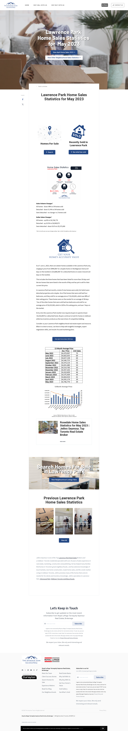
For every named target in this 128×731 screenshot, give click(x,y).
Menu (105, 5)
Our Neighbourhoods (49, 692)
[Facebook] (22, 670)
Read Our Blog (46, 689)
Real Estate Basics (65, 673)
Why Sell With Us (64, 677)
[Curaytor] (29, 678)
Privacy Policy (103, 710)
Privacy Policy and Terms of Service (69, 638)
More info (81, 728)
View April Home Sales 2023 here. (64, 339)
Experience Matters (48, 686)
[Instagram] (34, 670)
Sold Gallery (63, 689)
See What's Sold (64, 692)
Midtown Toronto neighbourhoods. (63, 579)
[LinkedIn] (28, 670)
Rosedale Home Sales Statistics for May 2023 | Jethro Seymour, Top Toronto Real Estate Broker (74, 428)
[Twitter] (25, 670)
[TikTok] (36, 670)
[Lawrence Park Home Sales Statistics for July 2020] (45, 521)
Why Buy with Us (57, 5)
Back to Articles (42, 86)
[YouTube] (31, 670)
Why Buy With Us (64, 680)
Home (27, 5)
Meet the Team (47, 673)
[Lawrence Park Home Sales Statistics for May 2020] (64, 521)
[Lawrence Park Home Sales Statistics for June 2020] (83, 521)
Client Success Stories (49, 677)
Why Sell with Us (40, 5)
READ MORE (62, 441)
